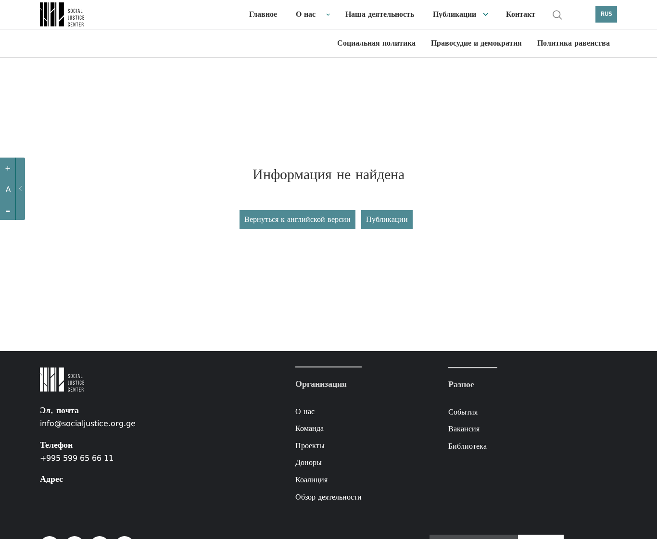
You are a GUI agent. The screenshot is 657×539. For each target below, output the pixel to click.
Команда (309, 428)
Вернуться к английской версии (297, 219)
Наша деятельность (379, 14)
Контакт (520, 14)
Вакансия (464, 429)
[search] (557, 14)
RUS (606, 14)
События (463, 411)
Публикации (454, 14)
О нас (306, 14)
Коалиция (311, 479)
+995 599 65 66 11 (77, 458)
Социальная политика (376, 43)
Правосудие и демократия (476, 43)
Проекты (310, 445)
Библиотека (467, 446)
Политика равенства (573, 43)
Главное (263, 14)
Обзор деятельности (328, 496)
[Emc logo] (64, 14)
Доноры (308, 462)
